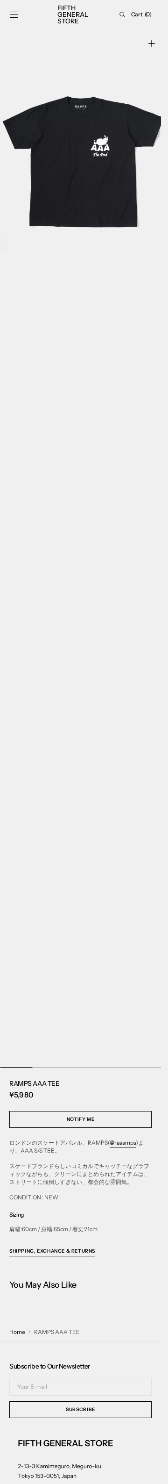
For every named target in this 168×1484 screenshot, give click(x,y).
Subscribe (80, 1409)
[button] (14, 14)
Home (17, 1331)
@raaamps (123, 1142)
